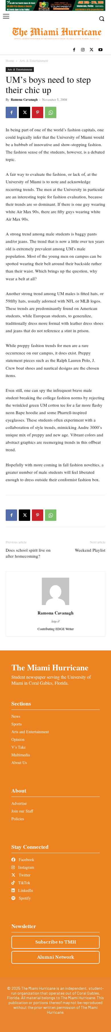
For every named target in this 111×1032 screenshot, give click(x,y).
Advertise (19, 803)
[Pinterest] (37, 112)
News (15, 716)
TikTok (23, 882)
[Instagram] (83, 50)
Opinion (17, 739)
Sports (16, 724)
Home (10, 60)
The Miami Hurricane (50, 667)
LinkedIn (25, 890)
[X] (91, 50)
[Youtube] (100, 50)
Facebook (26, 859)
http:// (55, 621)
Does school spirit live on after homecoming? (28, 553)
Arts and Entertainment (30, 731)
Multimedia (20, 754)
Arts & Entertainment (33, 60)
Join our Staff (22, 811)
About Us (19, 762)
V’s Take (18, 747)
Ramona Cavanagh (24, 99)
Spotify (24, 898)
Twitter (24, 875)
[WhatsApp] (50, 112)
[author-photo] (55, 605)
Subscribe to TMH (55, 942)
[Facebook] (74, 50)
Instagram (25, 867)
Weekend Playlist (90, 550)
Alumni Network (55, 957)
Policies (17, 818)
